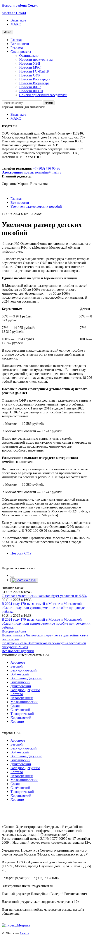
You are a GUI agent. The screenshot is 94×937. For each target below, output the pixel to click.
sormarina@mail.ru (48, 172)
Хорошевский (20, 717)
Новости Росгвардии (34, 79)
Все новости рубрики (18, 651)
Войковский (19, 674)
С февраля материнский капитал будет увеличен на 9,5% (44, 596)
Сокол (15, 706)
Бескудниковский (23, 670)
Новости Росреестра (34, 83)
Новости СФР (29, 75)
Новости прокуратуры (36, 59)
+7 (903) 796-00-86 (31, 170)
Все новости (19, 44)
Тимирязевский (22, 714)
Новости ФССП (31, 91)
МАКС (15, 24)
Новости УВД (29, 63)
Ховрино (17, 721)
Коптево (16, 694)
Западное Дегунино (25, 690)
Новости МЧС (30, 67)
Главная (16, 40)
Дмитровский (20, 686)
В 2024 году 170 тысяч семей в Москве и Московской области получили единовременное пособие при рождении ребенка (46, 607)
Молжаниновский (24, 702)
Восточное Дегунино (26, 678)
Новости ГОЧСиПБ (34, 71)
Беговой (16, 666)
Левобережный (21, 698)
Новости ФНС (30, 87)
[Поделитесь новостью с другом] (24, 580)
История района (14, 631)
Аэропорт (17, 662)
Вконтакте (18, 20)
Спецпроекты (20, 51)
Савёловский (20, 710)
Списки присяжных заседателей (43, 95)
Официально (28, 55)
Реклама (16, 48)
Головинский (20, 682)
